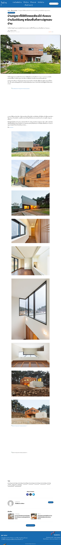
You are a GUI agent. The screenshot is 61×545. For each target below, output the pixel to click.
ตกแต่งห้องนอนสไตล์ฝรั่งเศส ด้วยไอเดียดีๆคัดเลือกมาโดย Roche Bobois (45, 517)
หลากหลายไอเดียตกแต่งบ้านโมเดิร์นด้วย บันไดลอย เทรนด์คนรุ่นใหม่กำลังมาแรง (22, 517)
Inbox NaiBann (57, 537)
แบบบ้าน (48, 483)
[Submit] (57, 3)
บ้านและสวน (31, 483)
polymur (11, 127)
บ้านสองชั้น (25, 483)
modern (9, 483)
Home (9, 10)
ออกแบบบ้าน (36, 483)
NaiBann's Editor (13, 30)
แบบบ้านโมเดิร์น (18, 485)
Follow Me (51, 502)
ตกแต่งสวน (20, 483)
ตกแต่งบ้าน (14, 483)
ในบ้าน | (4, 4)
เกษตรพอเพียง (43, 483)
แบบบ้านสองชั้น (11, 485)
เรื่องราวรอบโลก (14, 10)
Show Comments (30, 525)
